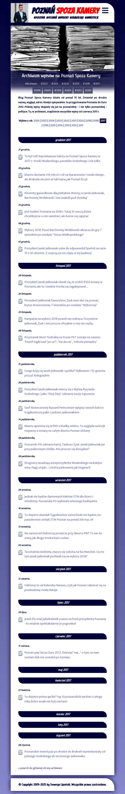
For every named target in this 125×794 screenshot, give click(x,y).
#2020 (65, 83)
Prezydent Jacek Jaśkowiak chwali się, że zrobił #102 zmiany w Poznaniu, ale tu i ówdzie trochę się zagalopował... (63, 284)
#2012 (78, 90)
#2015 (47, 90)
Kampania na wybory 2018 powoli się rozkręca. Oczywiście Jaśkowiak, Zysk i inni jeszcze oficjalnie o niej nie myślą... (61, 321)
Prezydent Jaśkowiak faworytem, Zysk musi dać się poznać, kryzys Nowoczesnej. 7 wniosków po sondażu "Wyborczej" (61, 303)
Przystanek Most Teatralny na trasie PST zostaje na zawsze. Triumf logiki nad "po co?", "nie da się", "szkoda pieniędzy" (62, 340)
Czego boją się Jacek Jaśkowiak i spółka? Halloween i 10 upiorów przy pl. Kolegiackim (64, 373)
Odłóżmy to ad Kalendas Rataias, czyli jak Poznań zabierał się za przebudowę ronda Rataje (65, 588)
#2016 (37, 90)
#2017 (96, 83)
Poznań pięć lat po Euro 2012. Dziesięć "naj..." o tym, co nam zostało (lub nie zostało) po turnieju (61, 655)
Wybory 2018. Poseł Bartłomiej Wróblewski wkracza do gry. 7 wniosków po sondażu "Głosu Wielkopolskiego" (63, 232)
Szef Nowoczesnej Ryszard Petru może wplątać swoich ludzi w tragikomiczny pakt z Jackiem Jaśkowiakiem (64, 410)
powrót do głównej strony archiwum (41, 768)
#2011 (88, 90)
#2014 (57, 90)
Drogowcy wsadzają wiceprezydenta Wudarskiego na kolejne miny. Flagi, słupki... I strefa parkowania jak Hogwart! (63, 465)
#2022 (44, 83)
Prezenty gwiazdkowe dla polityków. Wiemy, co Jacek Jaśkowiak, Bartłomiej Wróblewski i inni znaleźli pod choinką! (64, 195)
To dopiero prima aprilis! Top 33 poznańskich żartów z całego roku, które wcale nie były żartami (63, 699)
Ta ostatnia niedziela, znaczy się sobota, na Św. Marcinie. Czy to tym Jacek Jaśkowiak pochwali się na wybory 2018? (64, 554)
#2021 (54, 83)
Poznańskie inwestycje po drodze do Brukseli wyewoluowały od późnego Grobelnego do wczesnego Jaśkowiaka (64, 754)
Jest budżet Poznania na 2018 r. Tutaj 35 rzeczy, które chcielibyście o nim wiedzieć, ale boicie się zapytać (57, 214)
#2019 (76, 83)
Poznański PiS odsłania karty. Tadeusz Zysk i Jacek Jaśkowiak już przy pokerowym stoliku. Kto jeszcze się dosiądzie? (64, 447)
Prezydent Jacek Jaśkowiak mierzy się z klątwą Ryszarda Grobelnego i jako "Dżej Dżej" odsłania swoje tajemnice (59, 392)
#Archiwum (31, 83)
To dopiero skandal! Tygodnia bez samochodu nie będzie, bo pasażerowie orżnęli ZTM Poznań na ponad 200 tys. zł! (62, 517)
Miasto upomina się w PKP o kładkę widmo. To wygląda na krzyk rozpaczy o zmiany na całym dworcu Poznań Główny (64, 428)
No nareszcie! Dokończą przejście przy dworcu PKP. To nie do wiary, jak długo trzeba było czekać (63, 536)
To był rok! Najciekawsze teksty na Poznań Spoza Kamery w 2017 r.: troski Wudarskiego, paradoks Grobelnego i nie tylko (62, 159)
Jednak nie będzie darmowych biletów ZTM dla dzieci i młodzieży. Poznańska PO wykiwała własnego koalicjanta (60, 499)
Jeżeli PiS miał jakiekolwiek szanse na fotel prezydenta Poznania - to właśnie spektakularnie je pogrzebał (65, 621)
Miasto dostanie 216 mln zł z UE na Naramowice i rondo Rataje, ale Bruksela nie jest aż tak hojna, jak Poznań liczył (64, 177)
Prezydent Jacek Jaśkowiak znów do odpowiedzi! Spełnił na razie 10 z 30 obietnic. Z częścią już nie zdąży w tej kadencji (65, 251)
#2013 (68, 90)
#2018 (86, 83)
